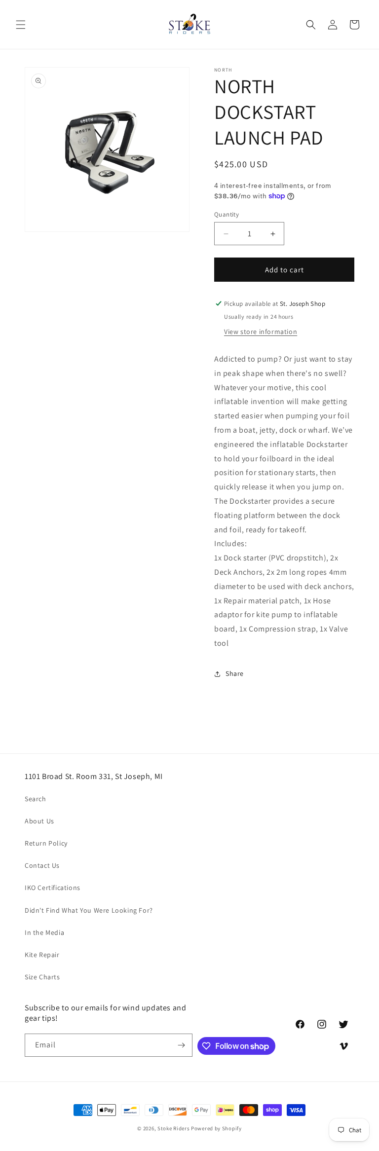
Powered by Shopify (216, 1128)
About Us (39, 821)
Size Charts (42, 976)
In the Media (44, 932)
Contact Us (42, 865)
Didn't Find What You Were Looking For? (89, 910)
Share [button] (235, 673)
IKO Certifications (52, 887)
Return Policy (46, 843)
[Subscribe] (181, 1045)
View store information (260, 331)
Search (35, 798)
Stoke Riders (174, 1128)
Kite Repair (42, 954)
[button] (21, 25)
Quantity (226, 214)
